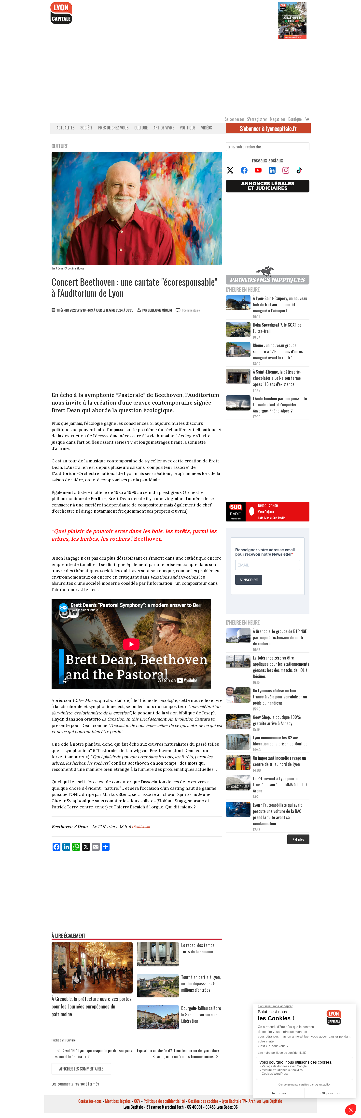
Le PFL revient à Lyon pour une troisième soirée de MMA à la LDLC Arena (280, 784)
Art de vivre (163, 128)
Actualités (65, 128)
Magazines (278, 119)
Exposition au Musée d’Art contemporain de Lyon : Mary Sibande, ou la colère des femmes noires (178, 1053)
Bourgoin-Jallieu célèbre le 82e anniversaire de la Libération (201, 1014)
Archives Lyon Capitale (265, 1101)
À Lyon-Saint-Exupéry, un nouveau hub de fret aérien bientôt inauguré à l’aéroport (280, 304)
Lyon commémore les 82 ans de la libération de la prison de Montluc (280, 740)
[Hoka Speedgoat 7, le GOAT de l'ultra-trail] (238, 330)
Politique (187, 128)
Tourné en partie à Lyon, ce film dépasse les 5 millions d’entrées (201, 983)
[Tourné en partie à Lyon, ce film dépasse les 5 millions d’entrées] (158, 996)
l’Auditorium (141, 826)
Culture (141, 128)
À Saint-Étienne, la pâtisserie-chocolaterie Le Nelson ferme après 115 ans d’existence (277, 378)
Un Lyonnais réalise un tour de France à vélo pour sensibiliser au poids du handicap (280, 696)
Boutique (295, 119)
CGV (137, 1101)
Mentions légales (118, 1101)
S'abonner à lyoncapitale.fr (268, 128)
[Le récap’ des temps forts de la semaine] (158, 965)
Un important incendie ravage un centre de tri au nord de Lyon (279, 761)
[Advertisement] (180, 75)
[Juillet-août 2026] (292, 20)
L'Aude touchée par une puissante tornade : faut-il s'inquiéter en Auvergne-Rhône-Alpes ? (280, 404)
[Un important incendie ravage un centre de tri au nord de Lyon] (238, 763)
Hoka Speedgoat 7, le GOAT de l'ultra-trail (277, 328)
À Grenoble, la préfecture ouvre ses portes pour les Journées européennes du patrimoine (92, 1006)
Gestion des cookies (203, 1101)
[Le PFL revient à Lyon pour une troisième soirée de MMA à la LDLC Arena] (238, 783)
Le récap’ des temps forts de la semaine (197, 948)
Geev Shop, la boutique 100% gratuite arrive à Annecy (277, 720)
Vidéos (206, 128)
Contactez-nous (90, 1101)
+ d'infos (298, 839)
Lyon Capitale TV (234, 1101)
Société (86, 128)
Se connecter (234, 119)
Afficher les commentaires (81, 1069)
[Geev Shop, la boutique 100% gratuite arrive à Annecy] (238, 722)
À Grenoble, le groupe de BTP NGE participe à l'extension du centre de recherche (280, 637)
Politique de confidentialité (164, 1101)
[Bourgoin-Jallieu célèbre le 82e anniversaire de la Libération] (158, 1028)
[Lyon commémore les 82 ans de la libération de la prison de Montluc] (238, 742)
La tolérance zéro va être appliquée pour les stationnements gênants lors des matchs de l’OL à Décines (281, 667)
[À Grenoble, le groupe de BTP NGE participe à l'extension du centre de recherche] (238, 636)
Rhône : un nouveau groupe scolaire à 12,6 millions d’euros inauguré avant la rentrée (278, 351)
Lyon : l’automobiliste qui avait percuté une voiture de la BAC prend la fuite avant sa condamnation (277, 814)
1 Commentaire (191, 310)
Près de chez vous (113, 128)
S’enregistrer (257, 119)
